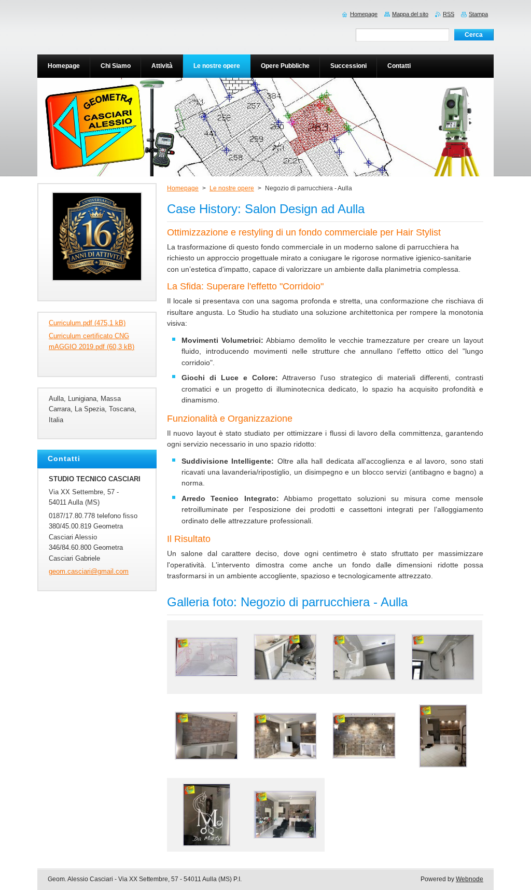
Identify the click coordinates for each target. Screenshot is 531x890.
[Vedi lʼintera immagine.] (206, 657)
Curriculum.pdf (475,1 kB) (87, 323)
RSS (448, 14)
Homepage (183, 188)
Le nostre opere (231, 188)
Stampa (478, 14)
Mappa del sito (410, 14)
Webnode (469, 879)
